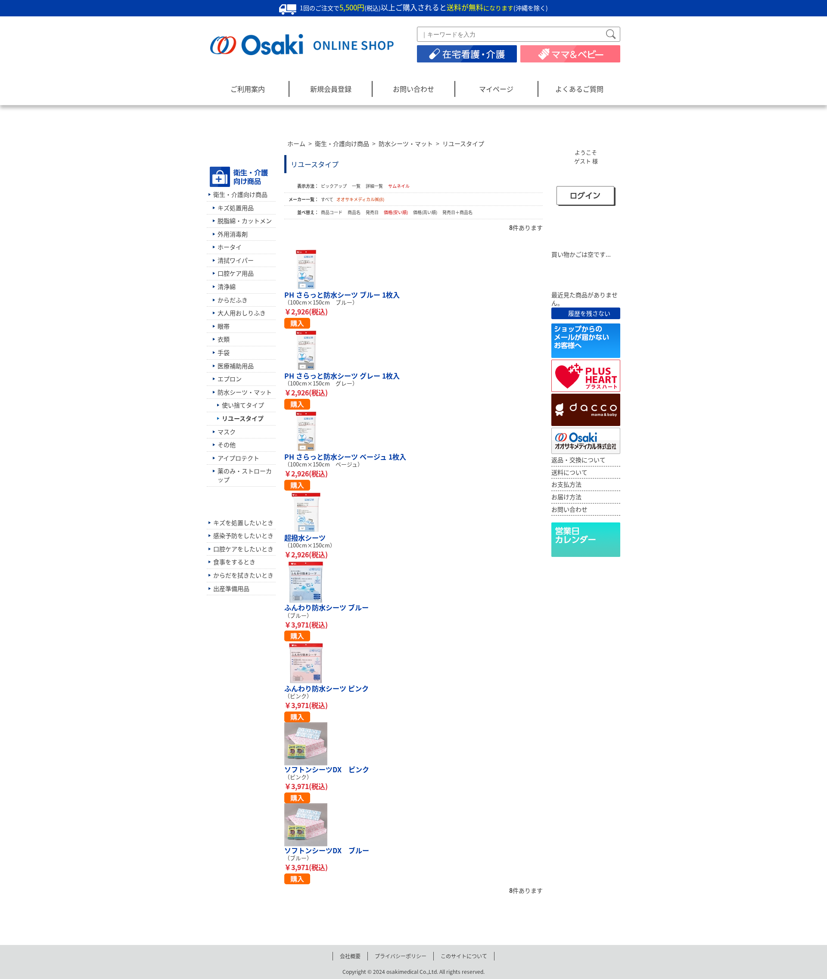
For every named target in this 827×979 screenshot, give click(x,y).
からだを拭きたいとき (243, 575)
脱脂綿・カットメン (245, 220)
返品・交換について (578, 459)
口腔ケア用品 (236, 273)
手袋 (224, 352)
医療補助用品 (236, 365)
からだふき (233, 299)
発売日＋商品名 (457, 212)
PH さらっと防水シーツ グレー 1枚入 (342, 375)
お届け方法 (566, 496)
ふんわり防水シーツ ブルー (326, 607)
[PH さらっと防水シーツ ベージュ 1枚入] (413, 431)
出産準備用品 (231, 588)
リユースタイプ (463, 143)
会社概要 (350, 956)
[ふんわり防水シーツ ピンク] (413, 662)
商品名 (354, 212)
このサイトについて (464, 956)
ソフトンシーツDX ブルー (326, 850)
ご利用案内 (247, 89)
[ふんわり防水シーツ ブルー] (413, 581)
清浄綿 (227, 286)
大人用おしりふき (242, 312)
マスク (227, 431)
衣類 (224, 339)
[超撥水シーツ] (413, 512)
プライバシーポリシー (400, 956)
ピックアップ (334, 186)
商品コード (332, 212)
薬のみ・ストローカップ (245, 475)
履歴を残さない (589, 313)
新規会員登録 (330, 89)
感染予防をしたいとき (243, 535)
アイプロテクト (238, 458)
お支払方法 (566, 484)
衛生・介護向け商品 (342, 143)
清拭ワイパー (236, 260)
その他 (227, 444)
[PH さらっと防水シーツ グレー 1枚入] (413, 350)
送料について (569, 472)
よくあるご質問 (579, 89)
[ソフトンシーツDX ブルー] (413, 824)
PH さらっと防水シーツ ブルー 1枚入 (342, 294)
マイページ (496, 89)
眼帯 (224, 326)
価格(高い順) (425, 212)
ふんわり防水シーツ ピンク (326, 688)
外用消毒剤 (233, 234)
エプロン (230, 378)
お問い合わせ (413, 89)
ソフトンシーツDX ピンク (326, 769)
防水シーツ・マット (406, 143)
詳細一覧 (374, 186)
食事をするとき (234, 561)
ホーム (296, 143)
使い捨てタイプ (243, 405)
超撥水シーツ (305, 537)
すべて (327, 199)
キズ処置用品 (236, 207)
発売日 (372, 212)
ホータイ (230, 246)
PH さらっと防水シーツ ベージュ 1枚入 (345, 456)
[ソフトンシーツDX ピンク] (413, 743)
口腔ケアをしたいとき (243, 548)
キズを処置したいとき (243, 522)
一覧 (356, 186)
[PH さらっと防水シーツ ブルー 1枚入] (413, 269)
